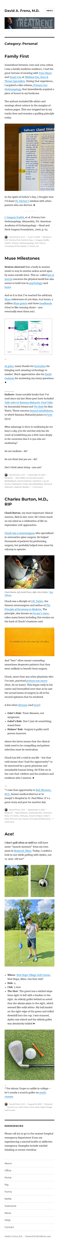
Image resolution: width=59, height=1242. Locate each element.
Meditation (17, 484)
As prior (9, 366)
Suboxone (10, 1206)
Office (8, 1170)
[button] (30, 642)
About (8, 1163)
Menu (50, 10)
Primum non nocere (19, 819)
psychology (35, 283)
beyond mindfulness (41, 410)
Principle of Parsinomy (40, 819)
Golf (20, 1107)
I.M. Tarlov (37, 601)
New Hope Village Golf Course (33, 975)
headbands (46, 303)
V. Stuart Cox (33, 246)
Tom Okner (45, 73)
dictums (22, 705)
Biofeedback (10, 481)
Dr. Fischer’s (22, 201)
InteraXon (40, 366)
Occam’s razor (40, 613)
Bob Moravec (21, 813)
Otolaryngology (26, 243)
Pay (7, 1184)
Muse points (20, 303)
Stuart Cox (15, 77)
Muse (8, 299)
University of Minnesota (15, 246)
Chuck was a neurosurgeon (20, 533)
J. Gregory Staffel (14, 217)
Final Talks (47, 402)
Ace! (9, 834)
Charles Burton (35, 813)
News (8, 1213)
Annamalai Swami (35, 478)
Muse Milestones (22, 258)
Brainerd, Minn (22, 850)
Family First (17, 56)
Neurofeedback (36, 484)
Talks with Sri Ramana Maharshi (22, 402)
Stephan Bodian (22, 487)
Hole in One (28, 1107)
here (7, 287)
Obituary (24, 816)
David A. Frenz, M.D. (22, 11)
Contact (9, 1227)
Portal (8, 1177)
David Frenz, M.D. (17, 237)
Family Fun (12, 1107)
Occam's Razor (36, 816)
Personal (47, 237)
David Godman (24, 481)
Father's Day (27, 240)
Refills (8, 1198)
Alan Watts (20, 478)
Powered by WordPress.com (38, 1236)
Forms (8, 1191)
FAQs (7, 1220)
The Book (39, 406)
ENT (6, 240)
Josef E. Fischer (12, 243)
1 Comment (37, 487)
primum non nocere (36, 680)
